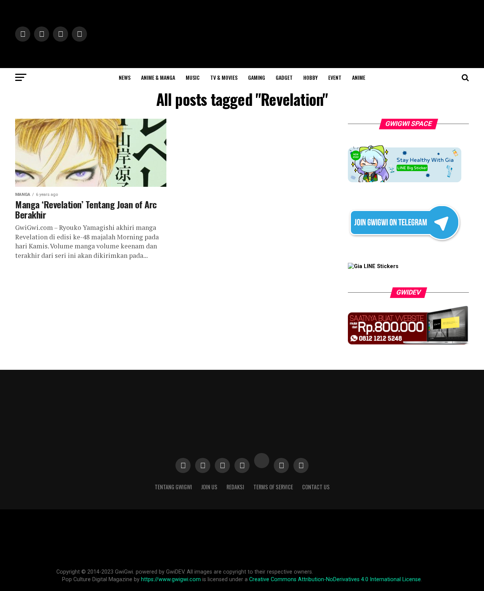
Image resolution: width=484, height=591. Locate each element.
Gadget (284, 77)
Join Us (209, 487)
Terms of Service (273, 487)
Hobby (310, 77)
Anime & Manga (158, 77)
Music (193, 77)
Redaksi (235, 487)
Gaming (256, 77)
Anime (358, 77)
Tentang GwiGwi (173, 487)
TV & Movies (223, 77)
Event (334, 77)
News (124, 77)
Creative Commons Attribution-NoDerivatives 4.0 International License (335, 579)
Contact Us (316, 487)
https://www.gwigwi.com (171, 579)
